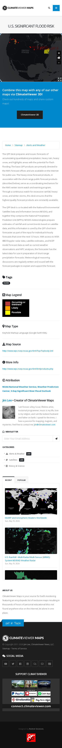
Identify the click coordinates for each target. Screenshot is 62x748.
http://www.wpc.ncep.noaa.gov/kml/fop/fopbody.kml (27, 350)
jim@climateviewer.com (44, 424)
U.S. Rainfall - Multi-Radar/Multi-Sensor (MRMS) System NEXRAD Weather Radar (27, 559)
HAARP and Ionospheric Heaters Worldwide (26, 517)
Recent (8, 480)
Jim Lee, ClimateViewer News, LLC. (39, 644)
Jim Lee (7, 400)
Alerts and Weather (35, 145)
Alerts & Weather (20, 453)
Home (8, 145)
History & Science (16, 466)
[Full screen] (59, 79)
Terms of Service (19, 648)
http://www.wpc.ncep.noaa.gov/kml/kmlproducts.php (27, 368)
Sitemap (19, 145)
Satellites (16, 459)
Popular (21, 480)
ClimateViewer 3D (30, 114)
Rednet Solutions (36, 729)
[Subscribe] (56, 438)
